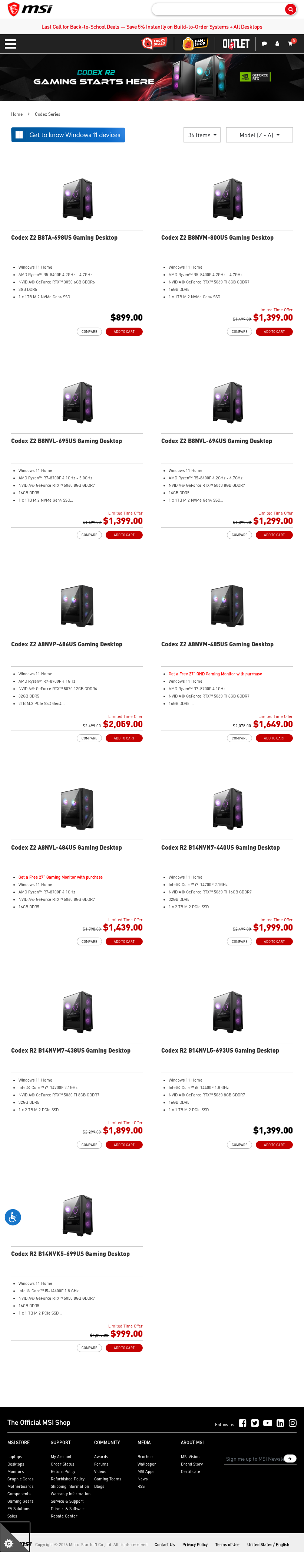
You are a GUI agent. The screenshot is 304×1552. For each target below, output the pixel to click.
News (143, 1479)
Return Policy (63, 1471)
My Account (61, 1456)
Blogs (99, 1486)
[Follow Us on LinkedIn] (280, 1423)
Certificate (190, 1471)
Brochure (146, 1456)
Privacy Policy (195, 1544)
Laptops (14, 1456)
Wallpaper (147, 1464)
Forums (101, 1464)
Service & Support (67, 1501)
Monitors (15, 1471)
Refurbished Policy (68, 1479)
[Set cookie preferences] (15, 1537)
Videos (100, 1471)
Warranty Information (70, 1493)
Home (17, 114)
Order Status (62, 1464)
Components (18, 1493)
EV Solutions (18, 1508)
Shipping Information (70, 1486)
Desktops (15, 1464)
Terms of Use (227, 1544)
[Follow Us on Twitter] (255, 1423)
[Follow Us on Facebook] (243, 1423)
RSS (141, 1486)
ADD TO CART (124, 331)
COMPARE (89, 331)
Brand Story (192, 1464)
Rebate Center (64, 1516)
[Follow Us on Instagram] (293, 1423)
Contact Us (165, 1544)
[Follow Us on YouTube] (267, 1423)
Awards (101, 1456)
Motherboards (20, 1486)
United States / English (268, 1544)
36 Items (200, 135)
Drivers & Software (68, 1508)
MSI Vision (190, 1456)
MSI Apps (146, 1471)
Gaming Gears (20, 1501)
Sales (12, 1516)
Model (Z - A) (257, 135)
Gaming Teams (107, 1479)
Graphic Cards (20, 1479)
